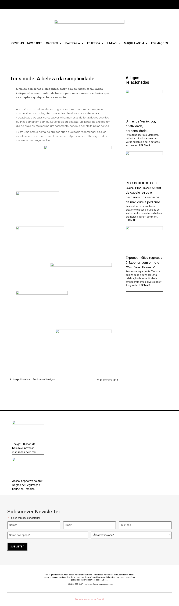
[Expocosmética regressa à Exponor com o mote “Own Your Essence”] (144, 239)
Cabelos (52, 43)
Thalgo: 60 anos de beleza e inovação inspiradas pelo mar (24, 448)
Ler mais (144, 145)
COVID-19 (17, 43)
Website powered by (89, 599)
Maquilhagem (134, 43)
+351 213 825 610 (75, 584)
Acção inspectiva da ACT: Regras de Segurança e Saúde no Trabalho (27, 485)
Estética (93, 43)
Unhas (112, 43)
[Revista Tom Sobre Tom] (89, 26)
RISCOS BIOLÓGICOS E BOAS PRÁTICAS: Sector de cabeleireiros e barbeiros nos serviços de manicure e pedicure (143, 192)
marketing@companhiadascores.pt (99, 584)
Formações (159, 43)
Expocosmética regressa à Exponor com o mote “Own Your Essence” (144, 262)
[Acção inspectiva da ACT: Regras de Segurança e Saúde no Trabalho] (28, 468)
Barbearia (72, 43)
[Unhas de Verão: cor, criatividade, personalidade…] (144, 103)
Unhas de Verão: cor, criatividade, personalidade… (141, 126)
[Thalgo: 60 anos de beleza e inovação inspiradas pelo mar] (28, 431)
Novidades (34, 43)
